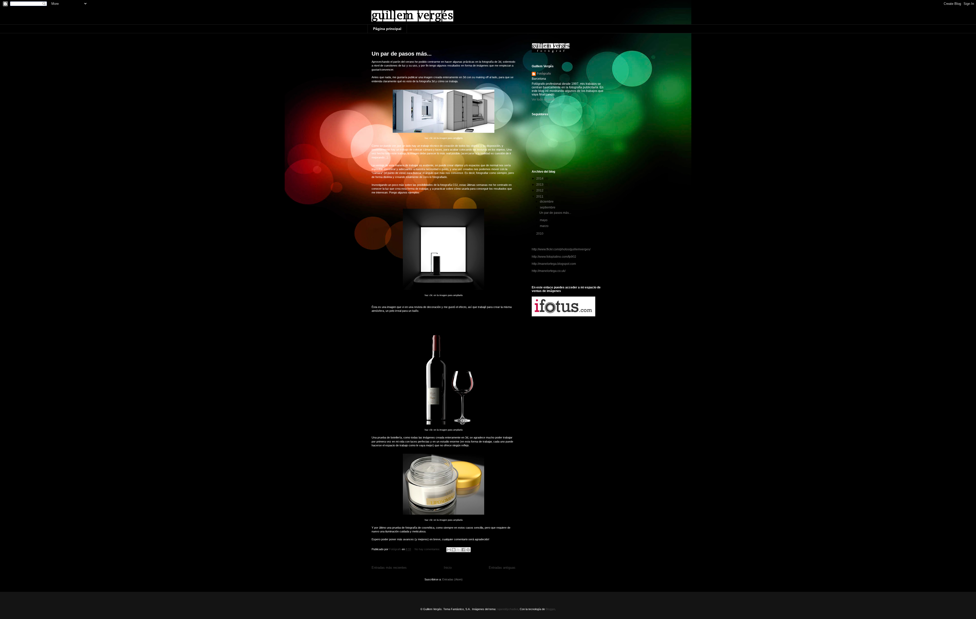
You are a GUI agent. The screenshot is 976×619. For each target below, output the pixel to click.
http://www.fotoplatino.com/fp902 (554, 256)
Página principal (387, 29)
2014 (540, 178)
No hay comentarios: (428, 549)
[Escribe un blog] (453, 549)
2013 (540, 184)
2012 (540, 190)
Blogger (550, 609)
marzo (544, 226)
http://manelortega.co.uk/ (549, 271)
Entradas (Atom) (452, 579)
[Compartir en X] (458, 549)
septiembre (548, 207)
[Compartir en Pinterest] (468, 549)
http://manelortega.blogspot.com (554, 264)
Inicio (448, 567)
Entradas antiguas (502, 567)
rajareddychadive (507, 609)
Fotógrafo (544, 73)
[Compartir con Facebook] (463, 549)
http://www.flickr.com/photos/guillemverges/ (561, 249)
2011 (540, 196)
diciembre (547, 201)
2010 (540, 233)
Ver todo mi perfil (543, 99)
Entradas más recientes (389, 567)
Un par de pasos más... (402, 54)
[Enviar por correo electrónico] (448, 549)
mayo (544, 220)
